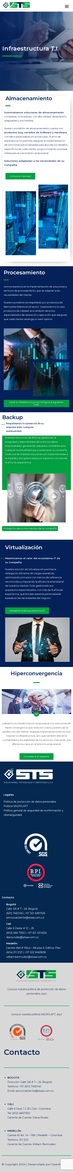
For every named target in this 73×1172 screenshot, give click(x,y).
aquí (43, 993)
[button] (67, 6)
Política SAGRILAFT (16, 806)
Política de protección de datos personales (30, 801)
